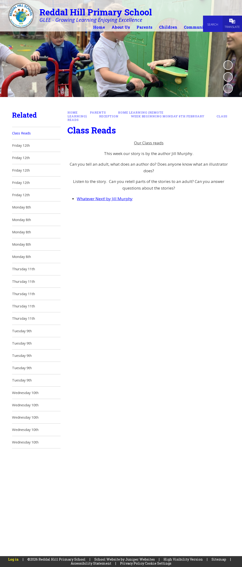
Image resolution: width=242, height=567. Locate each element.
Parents (98, 112)
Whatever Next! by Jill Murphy (105, 198)
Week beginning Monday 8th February (167, 116)
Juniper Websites (140, 559)
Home (72, 112)
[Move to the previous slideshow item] (228, 77)
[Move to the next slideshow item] (228, 88)
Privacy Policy (132, 563)
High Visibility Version (183, 559)
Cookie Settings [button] (158, 563)
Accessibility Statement (91, 563)
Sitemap (219, 559)
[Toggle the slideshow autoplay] (228, 65)
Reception (108, 116)
